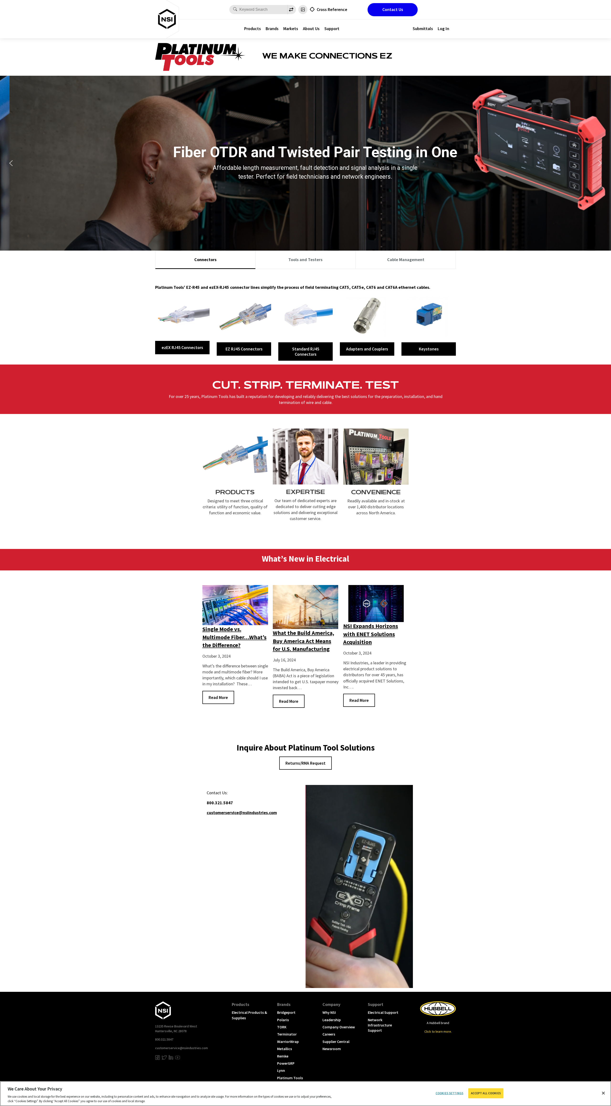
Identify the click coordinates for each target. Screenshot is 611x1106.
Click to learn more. (438, 1031)
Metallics (284, 1048)
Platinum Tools (290, 1077)
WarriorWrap (288, 1041)
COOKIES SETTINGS (449, 1093)
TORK (281, 1027)
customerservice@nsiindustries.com (181, 1048)
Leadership (331, 1019)
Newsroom (331, 1048)
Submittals (423, 28)
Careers (328, 1034)
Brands (272, 28)
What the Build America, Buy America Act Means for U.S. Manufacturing (303, 641)
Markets (290, 28)
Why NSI (329, 1012)
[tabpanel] (305, 317)
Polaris (283, 1019)
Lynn (281, 1070)
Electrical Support (383, 1012)
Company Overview (338, 1027)
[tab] (205, 260)
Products (252, 28)
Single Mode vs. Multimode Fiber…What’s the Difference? (234, 637)
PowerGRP (286, 1063)
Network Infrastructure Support (380, 1025)
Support (331, 28)
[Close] (603, 1093)
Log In (443, 28)
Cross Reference (332, 9)
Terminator (287, 1034)
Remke (282, 1056)
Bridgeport (286, 1012)
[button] (11, 163)
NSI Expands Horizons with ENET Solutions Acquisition (370, 634)
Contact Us (392, 9)
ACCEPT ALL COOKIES (486, 1093)
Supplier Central (335, 1041)
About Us (311, 28)
